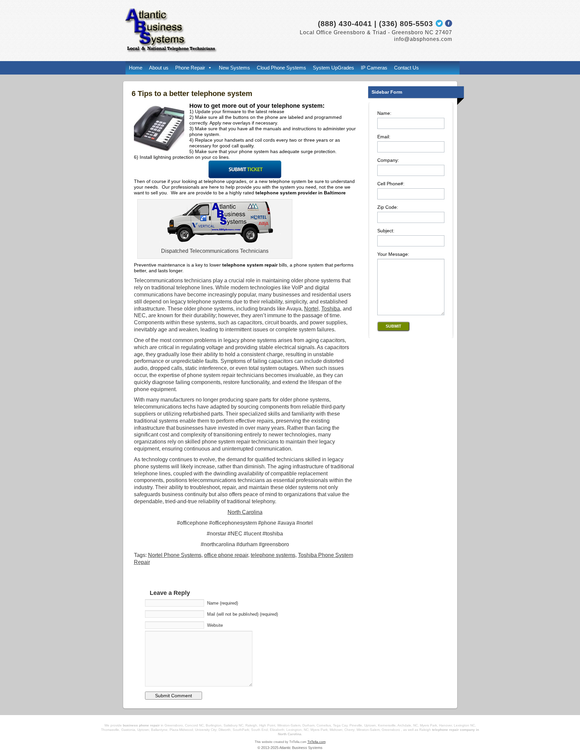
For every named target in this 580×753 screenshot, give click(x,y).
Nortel (311, 309)
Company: (388, 160)
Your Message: (393, 254)
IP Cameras (374, 67)
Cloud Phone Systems (281, 67)
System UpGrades (333, 67)
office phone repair (226, 555)
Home (135, 67)
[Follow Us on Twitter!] (439, 25)
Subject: (385, 230)
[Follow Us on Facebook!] (448, 25)
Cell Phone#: (390, 183)
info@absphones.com (423, 39)
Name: (384, 113)
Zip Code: (387, 207)
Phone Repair (190, 67)
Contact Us (406, 67)
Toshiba (330, 309)
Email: (383, 136)
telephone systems (273, 555)
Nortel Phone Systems (174, 555)
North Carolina (245, 512)
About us (158, 67)
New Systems (234, 67)
